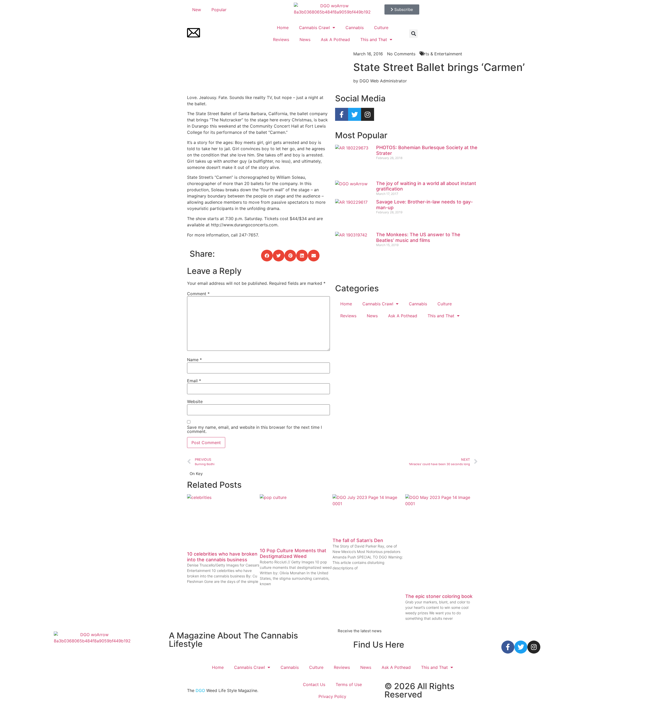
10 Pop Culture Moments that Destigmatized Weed (293, 553)
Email (194, 381)
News (305, 39)
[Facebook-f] (341, 114)
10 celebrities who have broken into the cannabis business (222, 556)
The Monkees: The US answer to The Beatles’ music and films (418, 237)
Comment (198, 294)
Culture (381, 27)
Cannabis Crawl (314, 27)
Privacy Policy (332, 696)
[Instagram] (367, 114)
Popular (219, 9)
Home (283, 27)
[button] (413, 33)
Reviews (281, 39)
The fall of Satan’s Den (357, 540)
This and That (373, 39)
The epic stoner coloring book (439, 596)
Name (194, 360)
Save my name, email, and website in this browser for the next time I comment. (254, 429)
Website (195, 401)
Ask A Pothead (335, 39)
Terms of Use (349, 684)
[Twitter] (354, 114)
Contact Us (314, 684)
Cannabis (354, 27)
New (196, 9)
